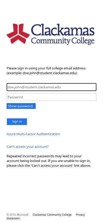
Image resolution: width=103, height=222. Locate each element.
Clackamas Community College (52, 214)
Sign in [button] (17, 121)
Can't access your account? (28, 146)
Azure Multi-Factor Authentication (33, 134)
